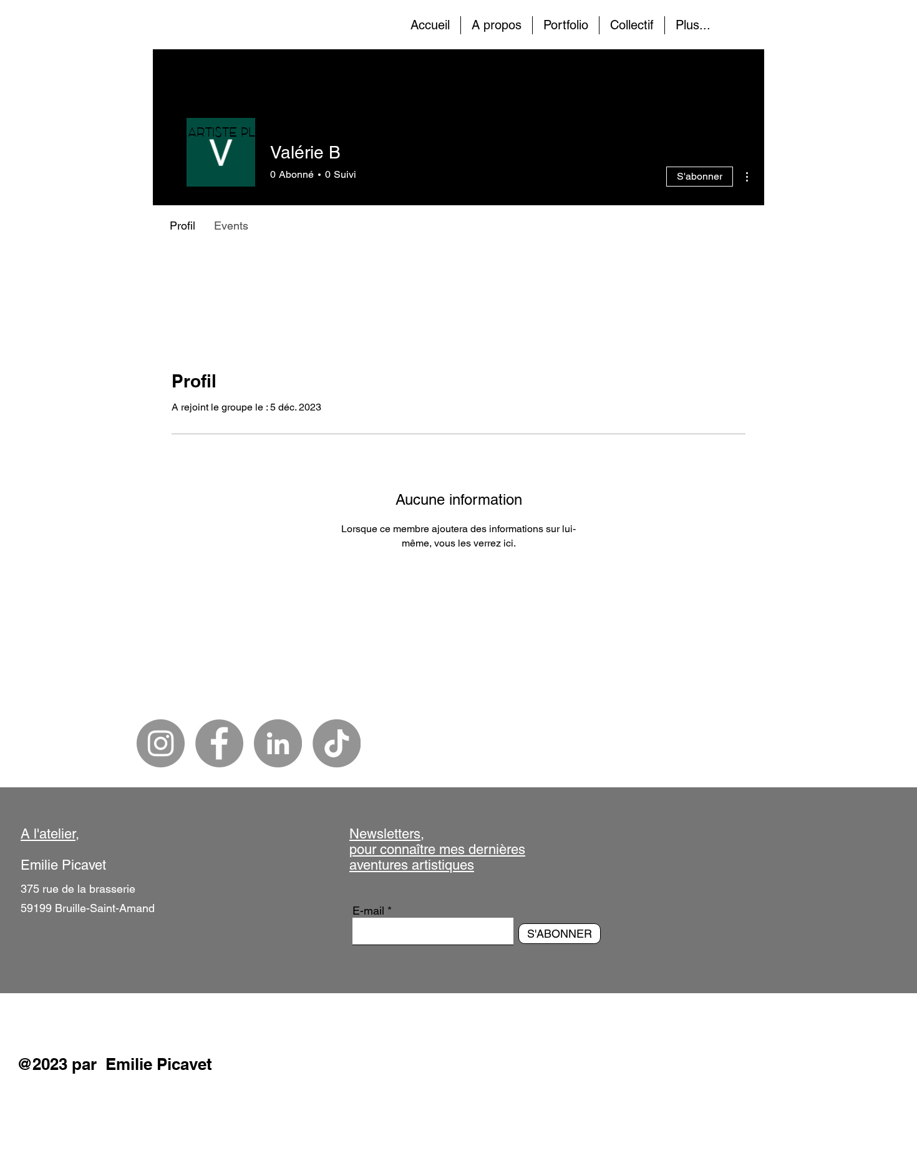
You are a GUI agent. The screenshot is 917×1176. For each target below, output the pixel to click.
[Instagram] (161, 743)
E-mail (368, 910)
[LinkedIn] (278, 743)
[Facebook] (219, 743)
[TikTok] (337, 743)
